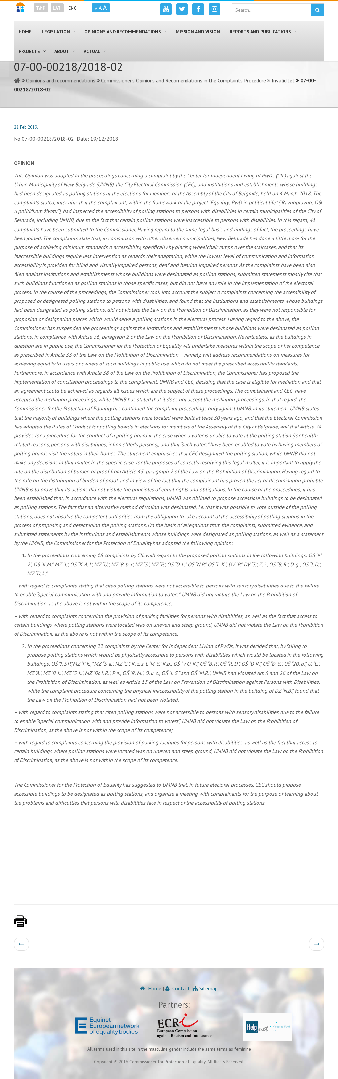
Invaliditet (283, 80)
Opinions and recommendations (60, 80)
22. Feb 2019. (26, 127)
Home (154, 988)
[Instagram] (214, 9)
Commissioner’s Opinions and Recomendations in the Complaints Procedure (183, 80)
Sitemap (208, 988)
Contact (180, 988)
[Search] (317, 10)
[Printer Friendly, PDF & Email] (20, 924)
